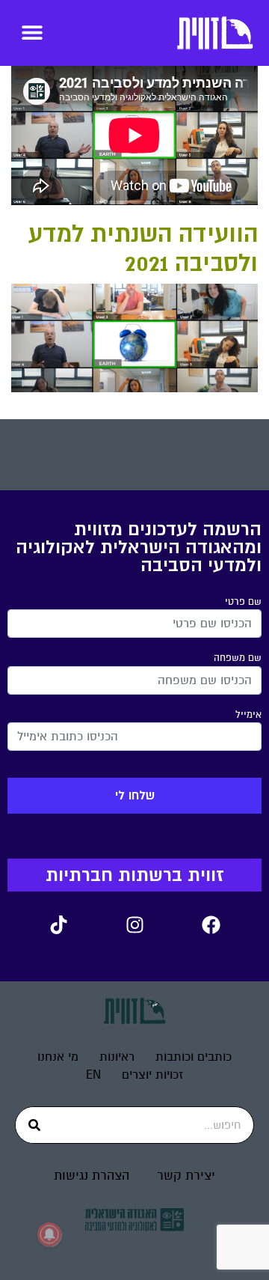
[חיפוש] (34, 1125)
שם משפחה (238, 658)
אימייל (248, 715)
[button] (32, 32)
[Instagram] (134, 925)
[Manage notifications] (49, 1234)
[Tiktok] (58, 925)
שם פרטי (243, 602)
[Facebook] (210, 925)
